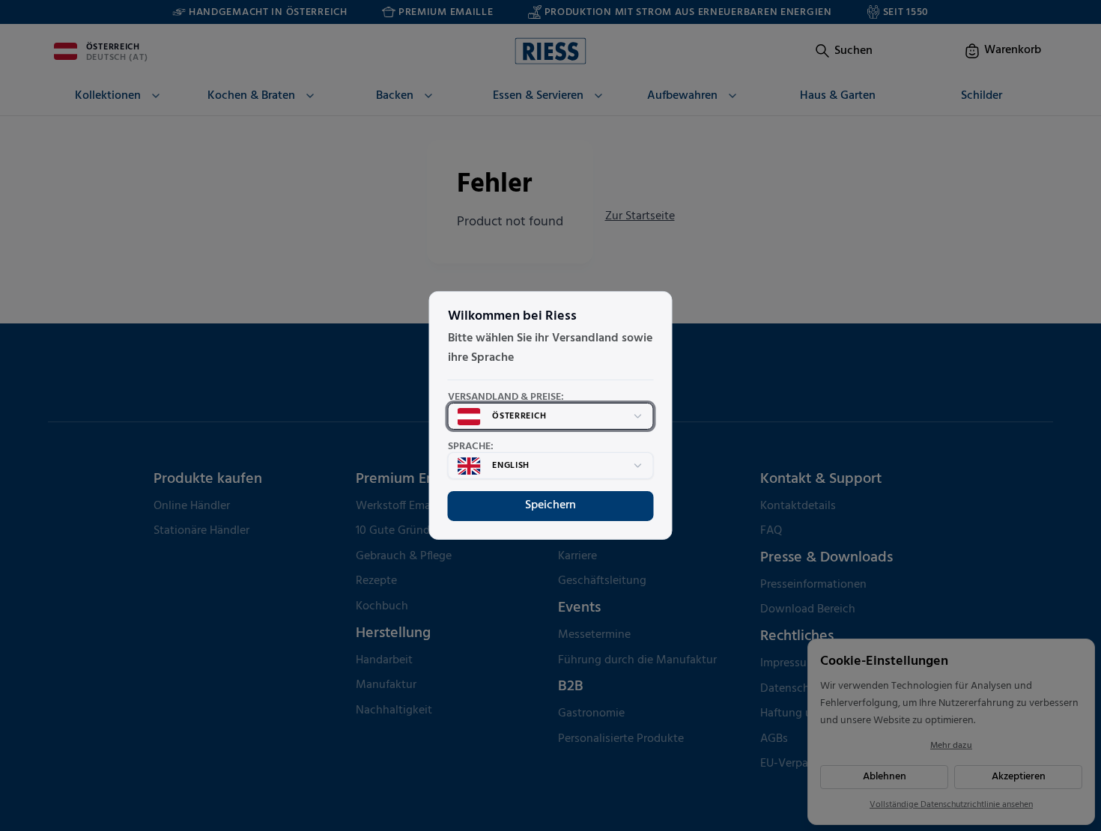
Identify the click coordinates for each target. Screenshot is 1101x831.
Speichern (550, 505)
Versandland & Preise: (506, 397)
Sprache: (471, 447)
